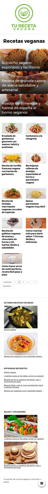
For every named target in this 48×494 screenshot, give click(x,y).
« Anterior (7, 282)
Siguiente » (7, 286)
